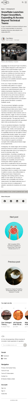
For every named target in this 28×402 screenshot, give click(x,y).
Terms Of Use (5, 370)
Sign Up (3, 388)
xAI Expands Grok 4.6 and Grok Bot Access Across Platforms (17, 323)
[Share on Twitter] (11, 201)
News (3, 9)
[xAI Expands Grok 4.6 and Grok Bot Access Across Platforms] (18, 315)
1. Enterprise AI (10, 9)
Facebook (6, 356)
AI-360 (16, 326)
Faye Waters (9, 38)
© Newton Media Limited (8, 379)
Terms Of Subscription (7, 373)
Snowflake (4, 66)
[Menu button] (26, 2)
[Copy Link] (23, 201)
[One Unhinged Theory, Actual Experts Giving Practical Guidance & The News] (6, 315)
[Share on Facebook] (5, 201)
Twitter (5, 358)
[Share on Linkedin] (17, 201)
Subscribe (4, 393)
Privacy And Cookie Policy (8, 368)
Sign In (3, 391)
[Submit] (25, 345)
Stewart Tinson (6, 326)
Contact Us (4, 376)
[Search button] (23, 2)
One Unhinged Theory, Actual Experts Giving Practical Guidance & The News (6, 323)
